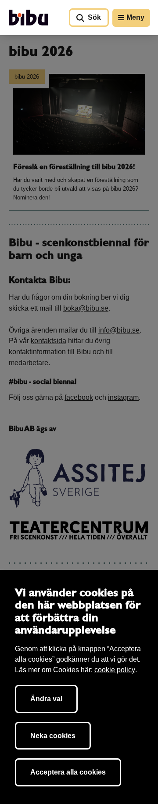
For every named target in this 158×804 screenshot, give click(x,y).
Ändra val (46, 699)
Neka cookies (52, 735)
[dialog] (79, 687)
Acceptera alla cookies (68, 772)
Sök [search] (94, 17)
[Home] (28, 17)
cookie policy (114, 670)
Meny (135, 17)
